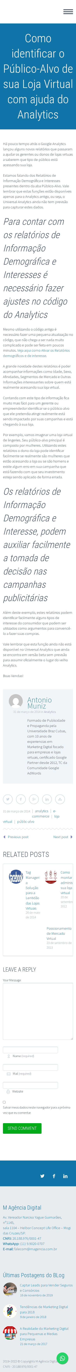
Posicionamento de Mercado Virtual (59, 933)
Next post (60, 836)
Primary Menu (68, 11)
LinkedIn (47, 799)
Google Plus (34, 799)
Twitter (8, 799)
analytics (41, 810)
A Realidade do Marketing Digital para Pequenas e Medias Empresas (44, 1333)
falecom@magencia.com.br (35, 1249)
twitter (42, 1176)
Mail (22, 1073)
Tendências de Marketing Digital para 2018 (44, 1309)
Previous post (18, 836)
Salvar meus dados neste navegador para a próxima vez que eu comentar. (36, 1110)
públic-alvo (25, 821)
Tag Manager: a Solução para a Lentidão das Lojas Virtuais (33, 890)
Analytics (50, 712)
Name (23, 1056)
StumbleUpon (60, 799)
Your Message (12, 980)
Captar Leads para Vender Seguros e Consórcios (46, 1288)
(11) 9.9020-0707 (32, 1243)
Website (17, 1091)
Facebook (21, 799)
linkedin (65, 1176)
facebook (54, 1176)
